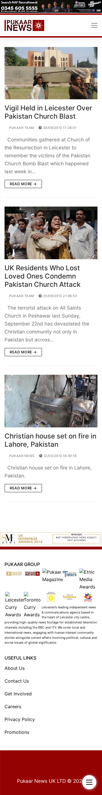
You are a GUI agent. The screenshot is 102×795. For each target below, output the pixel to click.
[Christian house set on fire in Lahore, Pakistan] (51, 401)
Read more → (23, 184)
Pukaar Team (21, 128)
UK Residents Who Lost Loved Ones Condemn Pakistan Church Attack (42, 276)
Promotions (17, 732)
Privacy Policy (20, 719)
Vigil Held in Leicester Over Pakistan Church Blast (48, 112)
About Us (15, 668)
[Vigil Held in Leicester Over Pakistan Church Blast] (51, 73)
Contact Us (17, 681)
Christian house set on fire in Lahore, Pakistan (50, 440)
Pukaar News (21, 456)
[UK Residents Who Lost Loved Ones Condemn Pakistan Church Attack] (51, 233)
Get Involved (18, 694)
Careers (13, 706)
